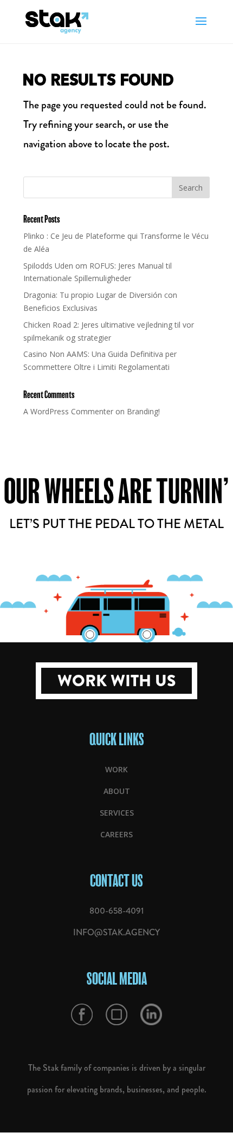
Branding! (143, 411)
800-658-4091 (116, 910)
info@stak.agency (116, 932)
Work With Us (116, 681)
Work (116, 769)
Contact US (116, 880)
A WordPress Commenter (68, 411)
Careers (116, 834)
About (116, 791)
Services (117, 813)
